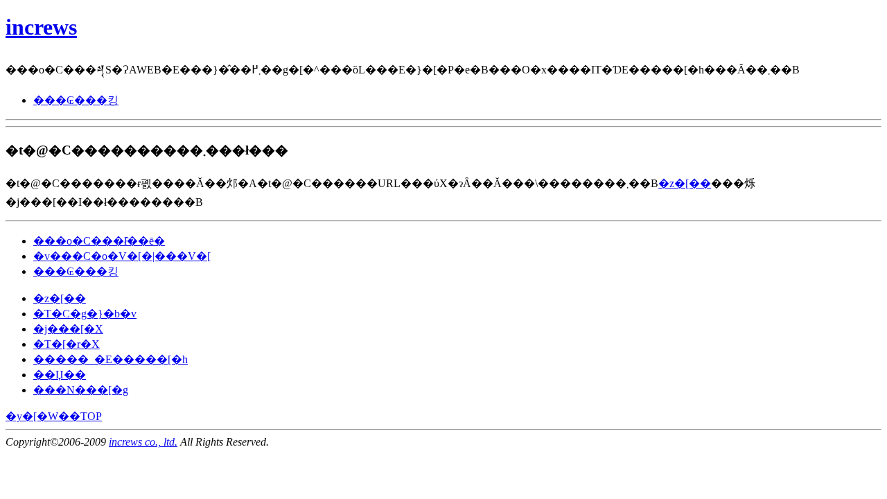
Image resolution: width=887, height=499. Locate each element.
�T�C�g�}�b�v (85, 313)
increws (41, 27)
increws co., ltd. (143, 442)
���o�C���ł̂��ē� (99, 241)
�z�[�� (684, 183)
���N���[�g (80, 390)
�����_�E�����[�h (110, 359)
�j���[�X (68, 329)
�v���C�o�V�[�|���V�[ (122, 256)
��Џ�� (59, 374)
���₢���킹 (75, 100)
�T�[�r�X (66, 344)
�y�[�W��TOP (54, 416)
